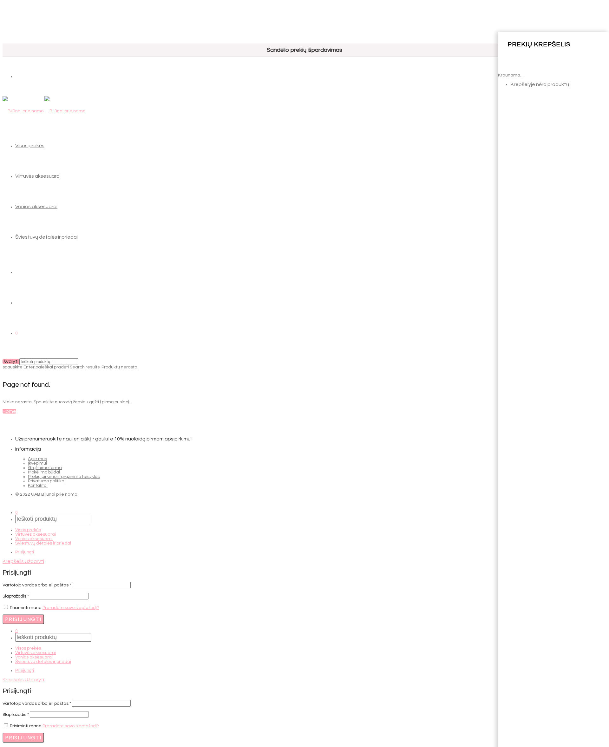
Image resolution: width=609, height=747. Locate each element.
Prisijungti (24, 552)
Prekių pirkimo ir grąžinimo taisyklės (64, 476)
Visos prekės (29, 145)
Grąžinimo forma (45, 468)
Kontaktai (38, 485)
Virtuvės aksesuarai (38, 176)
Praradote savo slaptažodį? (71, 607)
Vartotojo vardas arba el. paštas (37, 585)
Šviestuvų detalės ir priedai (46, 237)
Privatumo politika (46, 481)
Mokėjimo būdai (44, 472)
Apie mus (37, 459)
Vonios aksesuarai (36, 206)
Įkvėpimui (37, 463)
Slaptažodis (16, 596)
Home (9, 411)
